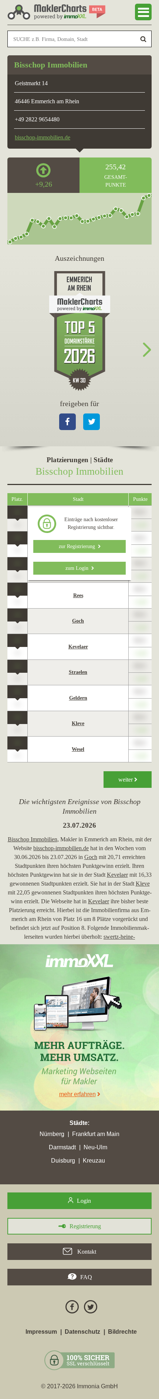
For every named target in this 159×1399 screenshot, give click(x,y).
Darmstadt (62, 1147)
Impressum (41, 1332)
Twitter (91, 421)
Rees (78, 595)
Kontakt (86, 1252)
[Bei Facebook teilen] (70, 1308)
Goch (78, 621)
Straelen (78, 672)
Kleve (78, 723)
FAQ (86, 1277)
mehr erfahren (77, 1094)
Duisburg (63, 1160)
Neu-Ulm (95, 1147)
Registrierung (85, 1226)
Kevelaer (78, 647)
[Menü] (143, 12)
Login (84, 1201)
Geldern (78, 698)
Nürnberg (52, 1134)
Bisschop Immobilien (32, 839)
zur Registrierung (78, 546)
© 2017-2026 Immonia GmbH (79, 1386)
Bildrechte (122, 1332)
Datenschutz (82, 1332)
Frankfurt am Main (95, 1134)
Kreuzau (94, 1160)
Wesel (78, 749)
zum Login (78, 568)
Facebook (67, 421)
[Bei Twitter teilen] (88, 1308)
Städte (79, 1123)
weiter (126, 779)
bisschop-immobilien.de (42, 137)
